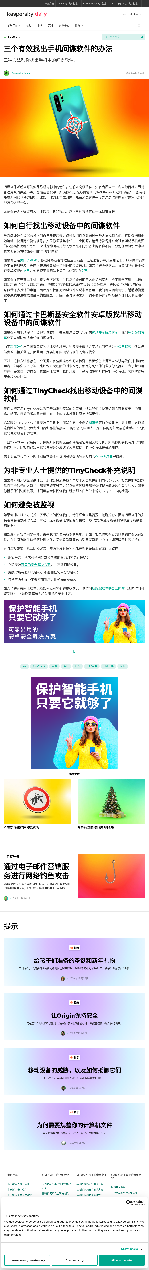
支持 (50, 25)
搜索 (142, 37)
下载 (39, 25)
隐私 (122, 666)
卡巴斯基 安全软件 (17, 1189)
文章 (26, 271)
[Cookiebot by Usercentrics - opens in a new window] (129, 1202)
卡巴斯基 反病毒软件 (18, 1184)
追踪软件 (92, 666)
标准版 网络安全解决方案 (89, 1189)
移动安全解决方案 (105, 333)
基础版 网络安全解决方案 (55, 1193)
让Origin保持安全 (74, 1015)
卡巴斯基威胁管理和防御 (124, 1192)
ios (24, 666)
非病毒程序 (123, 347)
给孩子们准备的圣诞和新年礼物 (96, 827)
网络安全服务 (118, 1187)
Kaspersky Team (21, 73)
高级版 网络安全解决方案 (89, 1195)
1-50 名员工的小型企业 (68, 3)
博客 (77, 25)
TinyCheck (13, 37)
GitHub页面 (104, 456)
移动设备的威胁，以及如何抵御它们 (74, 1070)
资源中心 (64, 25)
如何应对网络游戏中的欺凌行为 (21, 827)
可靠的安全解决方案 (36, 565)
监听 (66, 666)
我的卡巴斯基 (131, 14)
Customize (72, 1260)
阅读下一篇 (13, 856)
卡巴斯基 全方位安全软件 (20, 1195)
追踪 (77, 666)
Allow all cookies (122, 1260)
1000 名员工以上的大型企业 (126, 3)
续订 (28, 25)
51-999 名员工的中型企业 (96, 3)
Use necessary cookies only (27, 1260)
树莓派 (93, 423)
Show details (129, 1248)
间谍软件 (108, 666)
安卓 (54, 666)
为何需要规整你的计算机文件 (74, 1125)
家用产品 (49, 3)
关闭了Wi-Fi (28, 260)
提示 (76, 947)
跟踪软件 (16, 347)
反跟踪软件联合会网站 (108, 589)
